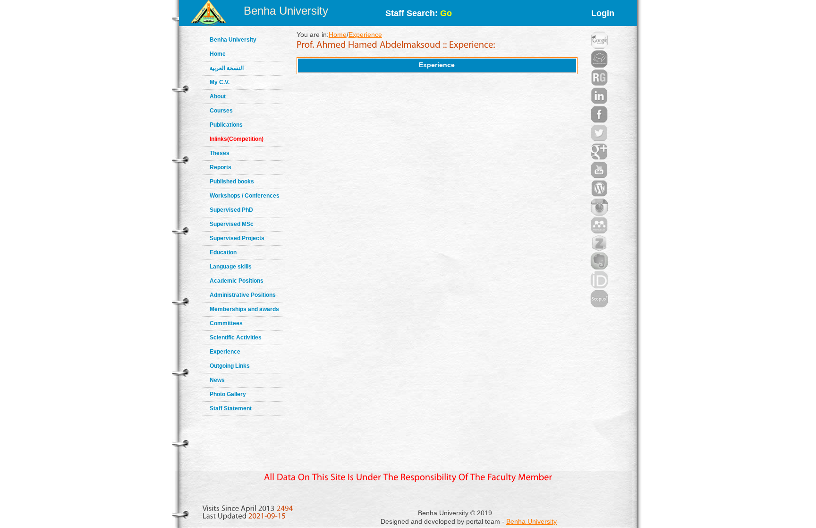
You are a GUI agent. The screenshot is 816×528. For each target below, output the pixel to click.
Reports (220, 167)
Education (223, 252)
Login (602, 13)
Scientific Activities (236, 337)
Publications (226, 124)
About (218, 96)
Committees (226, 323)
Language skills (231, 266)
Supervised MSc (232, 224)
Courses (221, 110)
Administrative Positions (243, 295)
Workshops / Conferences (245, 195)
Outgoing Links (230, 366)
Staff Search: (418, 13)
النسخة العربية (227, 68)
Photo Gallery (228, 394)
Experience (225, 351)
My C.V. (220, 82)
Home (218, 54)
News (217, 380)
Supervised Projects (237, 238)
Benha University (286, 10)
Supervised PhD (231, 210)
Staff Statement (231, 408)
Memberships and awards (244, 309)
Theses (220, 153)
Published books (232, 181)
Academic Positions (237, 280)
